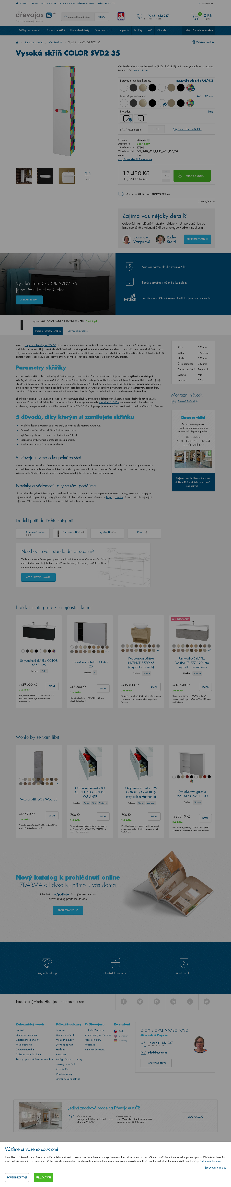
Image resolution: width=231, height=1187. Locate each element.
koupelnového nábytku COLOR (40, 345)
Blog (43, 3)
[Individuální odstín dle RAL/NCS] (190, 88)
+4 (158, 650)
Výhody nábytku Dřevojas (98, 1035)
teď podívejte (61, 894)
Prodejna (60, 1049)
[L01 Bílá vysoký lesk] (124, 103)
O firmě (24, 3)
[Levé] (126, 118)
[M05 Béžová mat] (171, 88)
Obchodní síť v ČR (65, 1035)
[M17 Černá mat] (181, 88)
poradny (119, 497)
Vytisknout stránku (205, 42)
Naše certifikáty (93, 1039)
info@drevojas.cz (157, 1052)
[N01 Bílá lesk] (124, 88)
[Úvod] (17, 42)
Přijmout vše (43, 1177)
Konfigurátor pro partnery (69, 1059)
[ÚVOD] (17, 3)
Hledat (102, 16)
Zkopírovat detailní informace (135, 159)
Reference (90, 1044)
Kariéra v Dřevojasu (95, 1049)
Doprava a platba (66, 3)
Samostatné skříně (56, 30)
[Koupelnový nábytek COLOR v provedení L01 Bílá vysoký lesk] (24, 176)
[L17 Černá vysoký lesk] (152, 88)
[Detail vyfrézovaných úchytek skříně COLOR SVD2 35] (45, 176)
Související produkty (78, 330)
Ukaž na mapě (195, 1117)
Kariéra (99, 3)
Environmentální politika (68, 1078)
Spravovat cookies (215, 1167)
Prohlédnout (66, 910)
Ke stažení (61, 1054)
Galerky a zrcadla (104, 30)
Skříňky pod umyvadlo (30, 30)
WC (150, 30)
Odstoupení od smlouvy (28, 1039)
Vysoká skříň (55, 42)
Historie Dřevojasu (94, 1030)
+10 (209, 650)
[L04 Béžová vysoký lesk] (143, 88)
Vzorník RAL (62, 1069)
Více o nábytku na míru (38, 577)
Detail (52, 686)
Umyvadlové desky (79, 30)
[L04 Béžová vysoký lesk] (143, 103)
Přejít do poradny (197, 239)
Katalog (51, 3)
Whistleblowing (64, 1073)
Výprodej (162, 30)
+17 (107, 651)
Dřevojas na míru (64, 1044)
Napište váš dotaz (156, 1063)
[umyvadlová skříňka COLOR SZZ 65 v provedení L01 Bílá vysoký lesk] (67, 176)
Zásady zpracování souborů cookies (34, 1059)
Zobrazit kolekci (29, 299)
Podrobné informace (210, 1160)
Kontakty (110, 3)
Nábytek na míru (85, 3)
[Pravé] (140, 118)
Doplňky (138, 30)
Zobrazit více (140, 70)
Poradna (34, 3)
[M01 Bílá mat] (162, 88)
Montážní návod (186, 401)
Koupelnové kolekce (202, 30)
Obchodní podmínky (26, 1035)
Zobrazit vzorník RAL (190, 129)
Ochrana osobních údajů (28, 1054)
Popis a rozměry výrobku (48, 330)
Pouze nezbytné (17, 1177)
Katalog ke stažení (65, 1064)
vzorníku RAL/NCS (109, 402)
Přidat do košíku (195, 176)
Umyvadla (124, 30)
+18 (56, 783)
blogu (109, 497)
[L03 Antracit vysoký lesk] (133, 88)
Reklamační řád (24, 1044)
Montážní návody (65, 1039)
